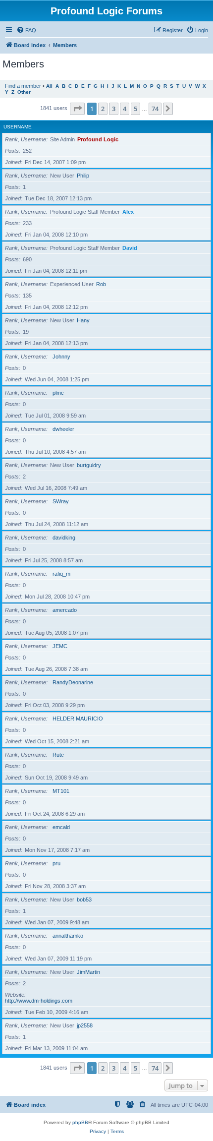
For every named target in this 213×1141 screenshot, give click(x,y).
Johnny (61, 357)
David (129, 248)
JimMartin (88, 972)
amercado (65, 610)
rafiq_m (61, 574)
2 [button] (103, 108)
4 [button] (124, 108)
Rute (58, 755)
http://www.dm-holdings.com (38, 1001)
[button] (77, 109)
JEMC (60, 646)
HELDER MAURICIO (78, 718)
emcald (61, 827)
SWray (61, 501)
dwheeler (63, 429)
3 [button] (113, 108)
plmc (58, 393)
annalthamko (68, 936)
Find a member (23, 86)
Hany (83, 320)
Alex (128, 212)
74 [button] (155, 108)
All (49, 86)
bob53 (84, 899)
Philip (83, 176)
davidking (64, 537)
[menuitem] (26, 30)
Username (17, 126)
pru (56, 863)
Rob (101, 284)
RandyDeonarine (73, 682)
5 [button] (135, 108)
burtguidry (89, 465)
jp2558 (85, 1025)
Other (24, 92)
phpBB (80, 1122)
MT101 (61, 791)
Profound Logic (97, 139)
